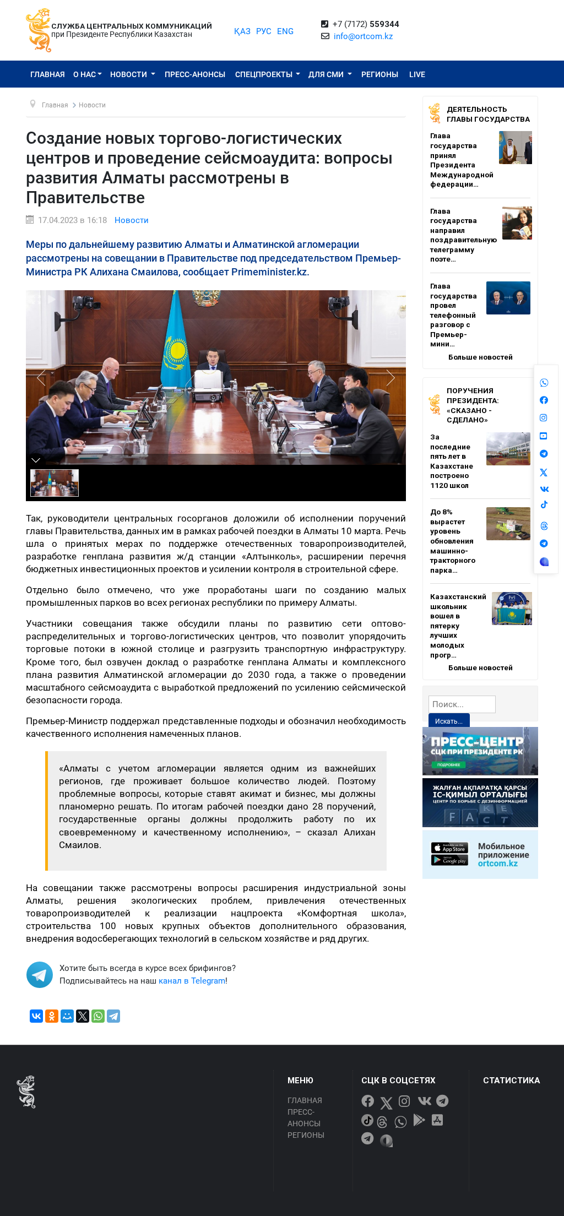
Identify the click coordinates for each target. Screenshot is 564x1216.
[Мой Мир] (67, 1016)
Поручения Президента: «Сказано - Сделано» (473, 405)
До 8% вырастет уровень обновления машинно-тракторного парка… (452, 540)
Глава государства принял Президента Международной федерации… (462, 159)
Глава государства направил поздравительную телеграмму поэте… (463, 235)
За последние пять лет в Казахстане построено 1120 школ (451, 461)
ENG (285, 31)
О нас (84, 74)
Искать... (449, 721)
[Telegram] (113, 1016)
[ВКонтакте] (36, 1016)
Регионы (379, 74)
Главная (47, 74)
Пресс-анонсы (195, 74)
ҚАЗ (242, 31)
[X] (82, 1016)
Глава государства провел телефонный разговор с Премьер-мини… (453, 314)
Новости (129, 74)
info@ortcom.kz (363, 36)
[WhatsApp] (98, 1016)
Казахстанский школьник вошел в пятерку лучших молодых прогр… (458, 625)
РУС (264, 31)
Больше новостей (480, 356)
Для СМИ (326, 74)
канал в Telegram (192, 981)
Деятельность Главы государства (488, 114)
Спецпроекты (264, 74)
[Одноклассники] (51, 1016)
